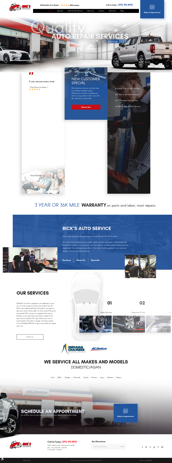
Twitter (146, 448)
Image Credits (26, 460)
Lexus (102, 377)
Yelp (150, 448)
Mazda (110, 377)
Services (67, 260)
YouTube (154, 448)
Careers (101, 11)
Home (50, 11)
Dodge (67, 377)
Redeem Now (86, 107)
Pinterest (158, 448)
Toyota (85, 377)
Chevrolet (76, 377)
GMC (59, 377)
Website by (146, 460)
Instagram (162, 448)
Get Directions (122, 447)
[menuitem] (50, 11)
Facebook (142, 448)
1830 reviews (74, 5)
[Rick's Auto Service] (20, 6)
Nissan (94, 377)
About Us (90, 11)
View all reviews (36, 175)
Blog (122, 11)
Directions (112, 11)
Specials (60, 11)
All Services (29, 337)
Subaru (118, 377)
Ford (52, 377)
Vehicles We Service (75, 11)
